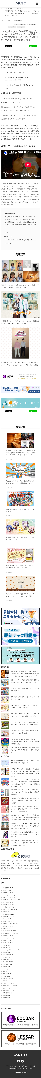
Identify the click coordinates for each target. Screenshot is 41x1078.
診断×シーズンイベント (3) (9, 988)
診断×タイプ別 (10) (8, 978)
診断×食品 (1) (6, 997)
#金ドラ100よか (26, 77)
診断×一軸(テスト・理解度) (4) (10, 985)
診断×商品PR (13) (7, 974)
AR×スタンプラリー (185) (9, 931)
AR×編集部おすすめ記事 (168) (10, 933)
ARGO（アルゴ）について (13, 1066)
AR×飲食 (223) (6, 911)
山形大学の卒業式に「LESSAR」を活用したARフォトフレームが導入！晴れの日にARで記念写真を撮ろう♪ (25, 792)
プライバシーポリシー (28, 1068)
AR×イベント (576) (8, 892)
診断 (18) (5, 971)
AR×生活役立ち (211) (8, 916)
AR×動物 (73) (6, 957)
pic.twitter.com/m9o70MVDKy (14, 80)
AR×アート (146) (7, 940)
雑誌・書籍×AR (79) (8, 954)
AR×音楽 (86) (6, 952)
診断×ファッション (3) (8, 990)
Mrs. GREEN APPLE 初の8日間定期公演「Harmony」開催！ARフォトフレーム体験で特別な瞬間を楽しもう (25, 741)
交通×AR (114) (6, 945)
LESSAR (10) (6, 981)
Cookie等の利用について (14, 1068)
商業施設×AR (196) (8, 926)
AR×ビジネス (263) (8, 902)
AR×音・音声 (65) (7, 959)
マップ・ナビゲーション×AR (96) (11, 950)
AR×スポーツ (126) (8, 942)
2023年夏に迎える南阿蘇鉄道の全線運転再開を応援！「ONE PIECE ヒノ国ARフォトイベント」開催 (25, 800)
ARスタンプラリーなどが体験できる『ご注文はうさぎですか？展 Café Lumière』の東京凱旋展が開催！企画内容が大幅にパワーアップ (25, 817)
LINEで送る (33, 46)
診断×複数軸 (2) (7, 995)
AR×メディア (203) (8, 919)
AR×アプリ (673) (7, 890)
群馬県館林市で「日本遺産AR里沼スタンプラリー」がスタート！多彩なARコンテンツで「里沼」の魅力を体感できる (25, 843)
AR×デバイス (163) (8, 935)
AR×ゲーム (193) (7, 928)
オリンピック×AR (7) (8, 983)
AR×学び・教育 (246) (8, 907)
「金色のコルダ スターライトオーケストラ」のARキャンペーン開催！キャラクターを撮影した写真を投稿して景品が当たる (25, 826)
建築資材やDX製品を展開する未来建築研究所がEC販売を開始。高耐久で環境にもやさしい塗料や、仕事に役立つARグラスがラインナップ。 (25, 674)
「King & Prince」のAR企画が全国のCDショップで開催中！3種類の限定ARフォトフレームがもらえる (25, 834)
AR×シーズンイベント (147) (10, 938)
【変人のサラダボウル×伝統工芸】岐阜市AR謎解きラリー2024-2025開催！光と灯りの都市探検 (25, 750)
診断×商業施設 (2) (7, 993)
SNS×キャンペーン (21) (9, 969)
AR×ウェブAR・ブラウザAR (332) (11, 899)
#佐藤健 (18, 77)
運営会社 (32, 1066)
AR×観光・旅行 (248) (8, 904)
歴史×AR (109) (6, 947)
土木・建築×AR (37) (8, 964)
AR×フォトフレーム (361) (9, 897)
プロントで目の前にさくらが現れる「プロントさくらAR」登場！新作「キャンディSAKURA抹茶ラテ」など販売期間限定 (25, 809)
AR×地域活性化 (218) (8, 914)
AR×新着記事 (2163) (8, 888)
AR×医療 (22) (6, 966)
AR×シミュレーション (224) (10, 909)
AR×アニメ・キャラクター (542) (11, 895)
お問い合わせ (25, 1066)
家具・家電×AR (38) (8, 962)
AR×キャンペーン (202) (9, 921)
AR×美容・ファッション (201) (10, 923)
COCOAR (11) (6, 976)
